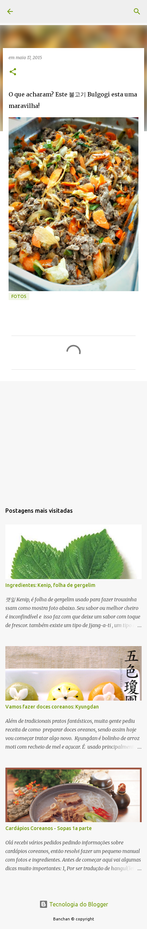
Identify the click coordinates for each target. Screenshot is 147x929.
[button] (13, 72)
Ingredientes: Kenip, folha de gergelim (50, 585)
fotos (18, 296)
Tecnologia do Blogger (78, 904)
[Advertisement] (73, 438)
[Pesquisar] (137, 11)
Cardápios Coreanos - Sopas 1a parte (48, 828)
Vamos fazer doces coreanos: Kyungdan (52, 707)
